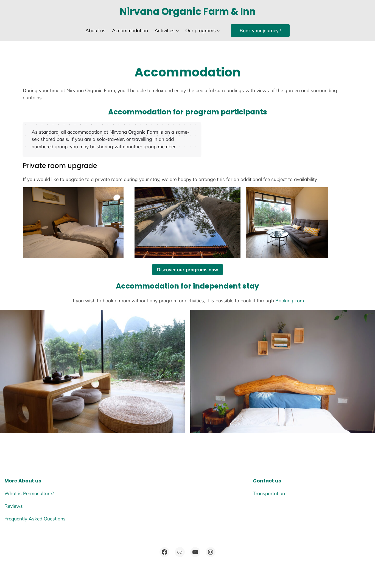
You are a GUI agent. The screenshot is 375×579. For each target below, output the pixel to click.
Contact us (267, 481)
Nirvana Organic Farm (174, 11)
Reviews (13, 506)
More (10, 481)
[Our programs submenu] (218, 30)
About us (29, 481)
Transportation (269, 493)
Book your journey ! (260, 30)
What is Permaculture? (29, 493)
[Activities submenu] (177, 30)
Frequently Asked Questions (35, 519)
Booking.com (289, 300)
